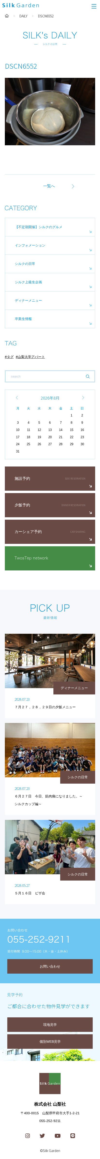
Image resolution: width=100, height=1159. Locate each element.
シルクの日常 (25, 264)
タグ (10, 357)
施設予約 (22, 478)
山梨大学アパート (31, 357)
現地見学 (50, 1025)
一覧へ (49, 186)
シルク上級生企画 (28, 282)
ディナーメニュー (28, 300)
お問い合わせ (50, 966)
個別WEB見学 (50, 1041)
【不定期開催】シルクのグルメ (38, 227)
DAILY (23, 16)
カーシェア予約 (28, 532)
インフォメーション (30, 245)
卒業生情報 (23, 319)
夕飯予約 (22, 505)
